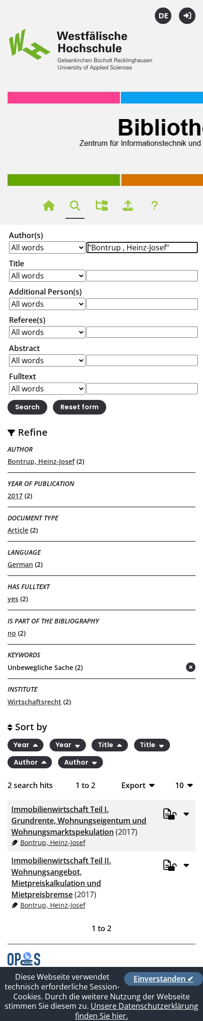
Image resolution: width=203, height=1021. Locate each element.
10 (179, 785)
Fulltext (22, 376)
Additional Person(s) (45, 292)
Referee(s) (27, 320)
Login (187, 16)
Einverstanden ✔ (164, 978)
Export (133, 785)
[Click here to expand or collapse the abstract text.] (186, 813)
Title (16, 263)
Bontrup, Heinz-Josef (41, 461)
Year (22, 745)
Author (26, 762)
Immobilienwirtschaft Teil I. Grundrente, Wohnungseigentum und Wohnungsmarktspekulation (78, 820)
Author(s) (26, 235)
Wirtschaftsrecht (34, 701)
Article (18, 530)
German (20, 564)
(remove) (172, 667)
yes (13, 598)
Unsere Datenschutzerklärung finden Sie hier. (136, 1011)
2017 (15, 495)
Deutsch (163, 16)
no (12, 633)
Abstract (24, 348)
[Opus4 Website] (24, 962)
